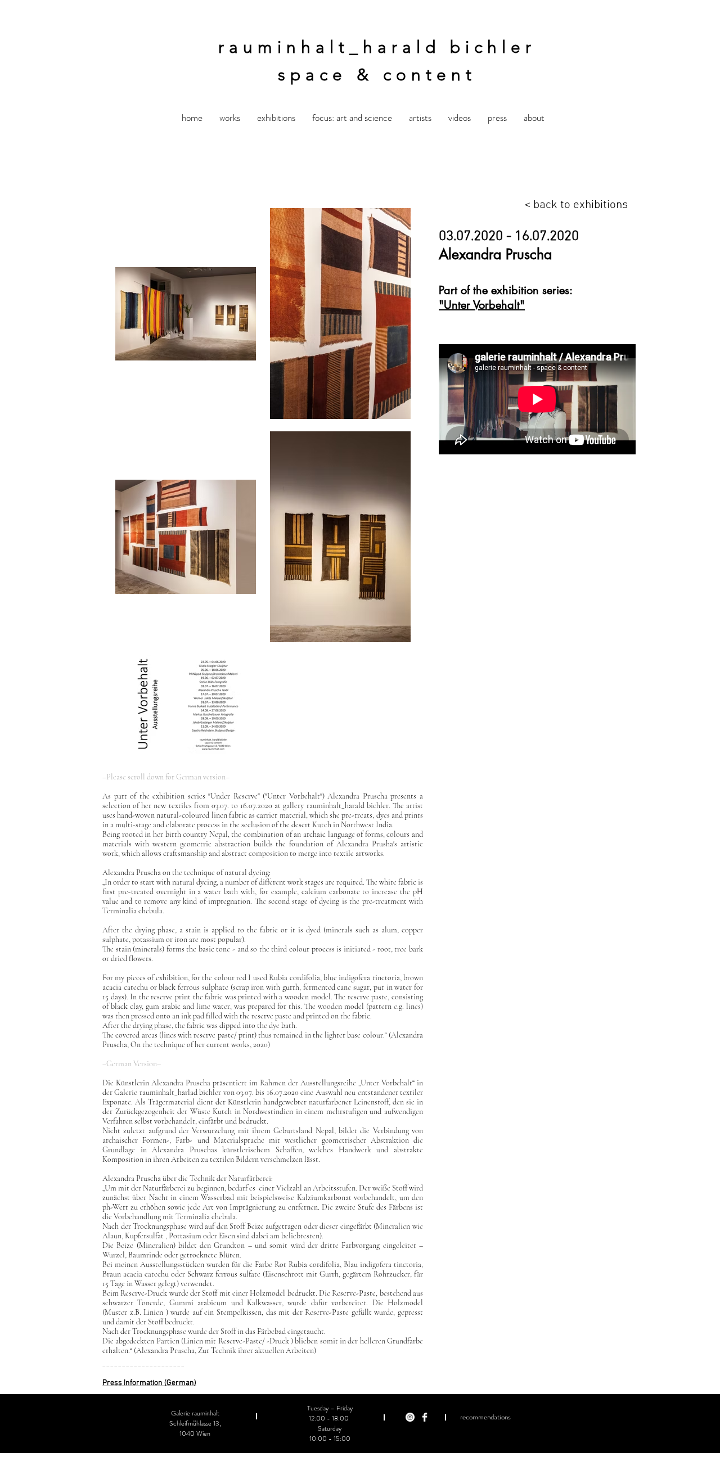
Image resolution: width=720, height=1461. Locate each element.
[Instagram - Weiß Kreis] (410, 1417)
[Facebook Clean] (424, 1417)
